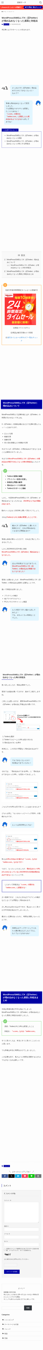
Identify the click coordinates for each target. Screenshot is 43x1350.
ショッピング (9, 1320)
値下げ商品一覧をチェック (33, 7)
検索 (28, 1308)
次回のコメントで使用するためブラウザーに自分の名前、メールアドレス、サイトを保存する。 (22, 1249)
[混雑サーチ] (21, 2)
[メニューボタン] (2, 2)
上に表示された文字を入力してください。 (17, 1259)
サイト (6, 1241)
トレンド (6, 24)
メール (7, 1234)
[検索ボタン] (40, 2)
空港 (6, 1338)
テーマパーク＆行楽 (11, 1324)
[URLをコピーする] (38, 1176)
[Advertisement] (21, 59)
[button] (5, 1176)
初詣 (6, 1333)
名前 (6, 1226)
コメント (7, 1200)
